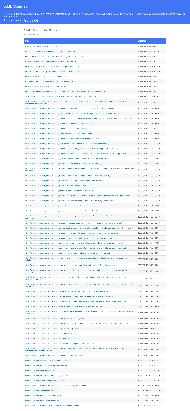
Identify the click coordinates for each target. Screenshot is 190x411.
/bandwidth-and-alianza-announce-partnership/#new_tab (49, 82)
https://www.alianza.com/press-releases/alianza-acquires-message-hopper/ (56, 318)
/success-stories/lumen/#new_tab (39, 391)
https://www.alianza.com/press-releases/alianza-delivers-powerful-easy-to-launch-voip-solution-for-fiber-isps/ (71, 233)
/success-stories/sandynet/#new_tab (40, 371)
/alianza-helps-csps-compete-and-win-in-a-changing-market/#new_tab (55, 56)
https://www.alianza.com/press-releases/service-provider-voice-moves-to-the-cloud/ (61, 211)
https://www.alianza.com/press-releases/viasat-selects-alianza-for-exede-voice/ (58, 134)
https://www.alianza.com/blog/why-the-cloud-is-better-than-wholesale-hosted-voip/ (60, 97)
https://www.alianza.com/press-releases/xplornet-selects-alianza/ (52, 338)
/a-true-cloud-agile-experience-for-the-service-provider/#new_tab (53, 66)
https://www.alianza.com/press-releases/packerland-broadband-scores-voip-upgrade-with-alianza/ (66, 291)
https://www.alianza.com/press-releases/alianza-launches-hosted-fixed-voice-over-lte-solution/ (65, 139)
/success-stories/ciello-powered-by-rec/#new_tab (46, 366)
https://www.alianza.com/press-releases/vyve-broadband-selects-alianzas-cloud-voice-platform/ (66, 159)
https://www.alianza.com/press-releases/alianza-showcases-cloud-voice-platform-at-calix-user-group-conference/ (73, 223)
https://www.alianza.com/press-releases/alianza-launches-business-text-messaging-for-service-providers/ (69, 109)
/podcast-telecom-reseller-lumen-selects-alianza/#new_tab (50, 51)
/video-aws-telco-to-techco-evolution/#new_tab (45, 87)
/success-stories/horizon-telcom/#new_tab (43, 396)
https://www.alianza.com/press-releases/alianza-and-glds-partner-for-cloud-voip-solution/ (63, 164)
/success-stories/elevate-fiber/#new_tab (42, 46)
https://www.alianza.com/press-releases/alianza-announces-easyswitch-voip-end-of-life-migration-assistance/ (71, 149)
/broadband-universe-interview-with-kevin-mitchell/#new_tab (50, 61)
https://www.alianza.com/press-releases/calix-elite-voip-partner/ (52, 328)
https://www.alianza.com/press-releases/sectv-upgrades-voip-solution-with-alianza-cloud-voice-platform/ (69, 253)
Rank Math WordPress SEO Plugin (58, 14)
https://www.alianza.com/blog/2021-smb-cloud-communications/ (52, 406)
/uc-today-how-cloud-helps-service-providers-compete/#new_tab (53, 71)
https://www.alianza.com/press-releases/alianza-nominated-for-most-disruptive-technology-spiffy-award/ (69, 201)
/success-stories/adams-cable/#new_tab (42, 401)
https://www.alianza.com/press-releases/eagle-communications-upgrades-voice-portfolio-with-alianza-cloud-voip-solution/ (77, 248)
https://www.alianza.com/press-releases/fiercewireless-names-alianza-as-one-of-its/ (60, 124)
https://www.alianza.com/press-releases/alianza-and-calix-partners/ (53, 356)
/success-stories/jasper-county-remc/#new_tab (45, 381)
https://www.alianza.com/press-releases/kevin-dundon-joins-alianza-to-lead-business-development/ (67, 144)
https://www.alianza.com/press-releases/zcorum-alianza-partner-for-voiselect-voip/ (60, 191)
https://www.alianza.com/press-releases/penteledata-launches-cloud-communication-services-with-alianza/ (70, 296)
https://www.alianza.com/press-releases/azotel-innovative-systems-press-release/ (59, 343)
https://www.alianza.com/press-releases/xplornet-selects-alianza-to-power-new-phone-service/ (65, 206)
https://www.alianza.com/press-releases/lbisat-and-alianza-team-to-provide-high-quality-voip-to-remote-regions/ (73, 114)
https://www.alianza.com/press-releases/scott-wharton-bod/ (50, 333)
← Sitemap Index (31, 34)
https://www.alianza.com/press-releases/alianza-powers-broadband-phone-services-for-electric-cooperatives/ (71, 238)
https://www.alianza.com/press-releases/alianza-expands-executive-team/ (56, 129)
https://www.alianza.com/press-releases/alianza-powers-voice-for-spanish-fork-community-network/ (67, 176)
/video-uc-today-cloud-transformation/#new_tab (45, 76)
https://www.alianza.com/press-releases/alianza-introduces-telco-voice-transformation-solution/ (65, 181)
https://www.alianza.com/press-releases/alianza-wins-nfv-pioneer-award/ (55, 186)
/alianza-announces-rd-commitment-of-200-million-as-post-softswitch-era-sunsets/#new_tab (65, 92)
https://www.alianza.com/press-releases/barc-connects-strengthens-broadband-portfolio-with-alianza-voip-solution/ (74, 243)
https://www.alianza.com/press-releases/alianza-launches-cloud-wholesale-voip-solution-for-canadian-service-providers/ (76, 154)
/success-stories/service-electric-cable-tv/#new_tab (47, 376)
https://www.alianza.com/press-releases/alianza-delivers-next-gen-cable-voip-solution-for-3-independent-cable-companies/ (77, 196)
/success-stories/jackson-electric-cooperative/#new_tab (49, 361)
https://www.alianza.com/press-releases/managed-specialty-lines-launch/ (55, 386)
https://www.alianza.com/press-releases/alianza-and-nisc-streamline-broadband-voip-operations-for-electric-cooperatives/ (77, 323)
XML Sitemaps (31, 20)
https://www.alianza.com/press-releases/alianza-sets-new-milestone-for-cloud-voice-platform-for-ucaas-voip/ (71, 265)
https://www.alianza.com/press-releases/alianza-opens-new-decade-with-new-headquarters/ (64, 306)
